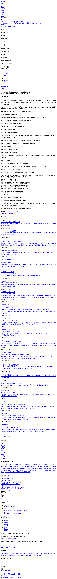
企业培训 (3, 12)
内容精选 (6, 73)
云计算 (6, 424)
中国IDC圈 (19, 555)
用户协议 (6, 529)
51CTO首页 (4, 1)
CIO (2, 413)
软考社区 (3, 8)
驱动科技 (22, 553)
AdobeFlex (3, 340)
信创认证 (13, 23)
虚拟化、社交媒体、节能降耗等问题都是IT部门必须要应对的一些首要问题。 (21, 275)
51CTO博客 (7, 510)
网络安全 (11, 259)
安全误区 (3, 292)
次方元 (34, 555)
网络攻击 (11, 329)
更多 (8, 475)
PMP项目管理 (32, 23)
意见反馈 (6, 525)
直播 (13, 26)
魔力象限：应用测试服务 (11, 241)
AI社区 (5, 78)
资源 (4, 26)
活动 (5, 82)
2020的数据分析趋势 (9, 427)
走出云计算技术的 (8, 392)
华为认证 (18, 23)
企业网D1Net (25, 555)
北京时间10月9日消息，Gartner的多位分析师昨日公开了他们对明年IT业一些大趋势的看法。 (25, 385)
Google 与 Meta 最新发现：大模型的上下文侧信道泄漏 (16, 472)
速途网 (43, 553)
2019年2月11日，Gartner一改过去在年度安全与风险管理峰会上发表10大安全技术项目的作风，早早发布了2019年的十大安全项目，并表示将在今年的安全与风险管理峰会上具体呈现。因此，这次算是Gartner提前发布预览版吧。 (28, 311)
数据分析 (6, 437)
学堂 (2, 5)
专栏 (11, 26)
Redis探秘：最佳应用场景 (10, 365)
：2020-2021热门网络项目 (12, 320)
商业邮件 (5, 318)
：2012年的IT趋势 (8, 273)
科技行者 (26, 553)
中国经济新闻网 (49, 553)
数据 (10, 437)
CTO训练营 (20, 514)
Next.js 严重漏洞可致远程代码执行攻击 (22, 468)
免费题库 (38, 23)
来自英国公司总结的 (11, 283)
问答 (6, 26)
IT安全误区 (7, 213)
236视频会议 (13, 555)
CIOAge (9, 506)
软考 (10, 23)
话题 (5, 76)
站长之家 (39, 553)
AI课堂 (2, 16)
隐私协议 (6, 530)
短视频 (13, 21)
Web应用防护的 (8, 263)
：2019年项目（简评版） (11, 307)
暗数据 (9, 318)
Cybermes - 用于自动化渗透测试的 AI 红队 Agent (13, 464)
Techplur (16, 506)
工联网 (3, 555)
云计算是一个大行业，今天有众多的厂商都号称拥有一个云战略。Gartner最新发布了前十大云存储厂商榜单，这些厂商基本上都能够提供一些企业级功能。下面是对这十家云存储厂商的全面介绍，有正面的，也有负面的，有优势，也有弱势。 (28, 297)
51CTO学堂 (7, 514)
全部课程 (3, 23)
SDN (2, 390)
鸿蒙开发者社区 (5, 14)
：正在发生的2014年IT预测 (11, 383)
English (5, 527)
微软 (2, 304)
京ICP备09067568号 (11, 538)
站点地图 (6, 524)
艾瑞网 (35, 553)
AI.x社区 (25, 510)
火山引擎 (38, 555)
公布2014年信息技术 (10, 222)
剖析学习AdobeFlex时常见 (10, 331)
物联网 (8, 390)
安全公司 (12, 292)
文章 (2, 26)
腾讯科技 (7, 553)
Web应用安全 (4, 272)
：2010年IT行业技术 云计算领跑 (12, 415)
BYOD (5, 390)
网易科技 (12, 553)
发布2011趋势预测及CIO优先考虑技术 (15, 354)
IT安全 (2, 213)
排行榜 (9, 21)
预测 (10, 352)
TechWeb (31, 553)
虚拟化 (9, 281)
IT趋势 (6, 281)
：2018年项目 (8, 231)
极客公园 (7, 555)
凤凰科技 (17, 553)
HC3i (12, 506)
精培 (11, 514)
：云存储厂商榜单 (8, 293)
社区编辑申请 (4, 86)
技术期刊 (6, 80)
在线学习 (3, 25)
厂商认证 (23, 23)
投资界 (31, 555)
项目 (6, 413)
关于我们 (6, 520)
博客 (2, 3)
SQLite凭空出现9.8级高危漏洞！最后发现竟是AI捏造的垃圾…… (21, 466)
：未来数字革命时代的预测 (11, 342)
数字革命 (6, 352)
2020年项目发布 (9, 250)
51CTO (5, 506)
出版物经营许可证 (10, 547)
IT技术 (27, 23)
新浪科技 (3, 553)
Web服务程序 (10, 272)
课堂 (9, 26)
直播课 (16, 21)
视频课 (2, 21)
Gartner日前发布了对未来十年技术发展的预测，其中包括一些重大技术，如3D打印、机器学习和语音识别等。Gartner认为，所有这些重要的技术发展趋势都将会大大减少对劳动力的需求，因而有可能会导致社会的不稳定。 (28, 345)
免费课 (2, 10)
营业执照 (3, 547)
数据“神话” (6, 374)
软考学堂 (20, 21)
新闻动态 (6, 522)
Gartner (12, 213)
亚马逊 (7, 304)
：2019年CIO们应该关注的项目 (13, 404)
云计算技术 (4, 401)
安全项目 (6, 259)
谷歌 (4, 304)
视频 (5, 75)
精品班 (2, 7)
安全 (2, 318)
